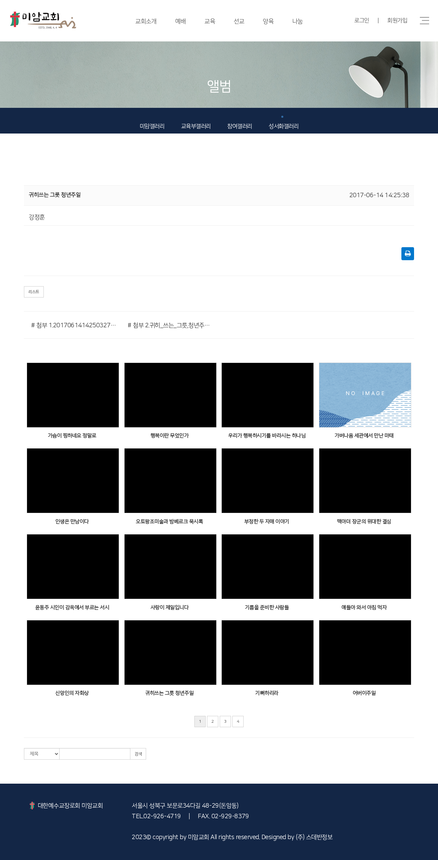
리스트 (33, 292)
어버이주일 (364, 693)
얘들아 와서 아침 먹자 (364, 607)
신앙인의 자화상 (72, 693)
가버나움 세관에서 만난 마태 (364, 436)
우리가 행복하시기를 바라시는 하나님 (267, 436)
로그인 (361, 20)
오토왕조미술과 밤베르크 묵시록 (169, 521)
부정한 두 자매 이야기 (266, 521)
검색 (138, 754)
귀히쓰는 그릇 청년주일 (169, 693)
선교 (239, 21)
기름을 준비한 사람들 (267, 607)
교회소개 (145, 21)
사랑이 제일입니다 (170, 607)
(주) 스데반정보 (314, 837)
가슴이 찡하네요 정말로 (72, 436)
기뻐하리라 (267, 693)
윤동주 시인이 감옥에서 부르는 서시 (72, 607)
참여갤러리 (239, 126)
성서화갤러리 (283, 126)
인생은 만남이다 (72, 521)
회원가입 (397, 20)
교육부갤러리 (196, 126)
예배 (180, 21)
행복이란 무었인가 (170, 436)
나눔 (297, 21)
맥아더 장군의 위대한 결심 (364, 521)
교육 (209, 21)
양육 (268, 21)
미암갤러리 (152, 126)
